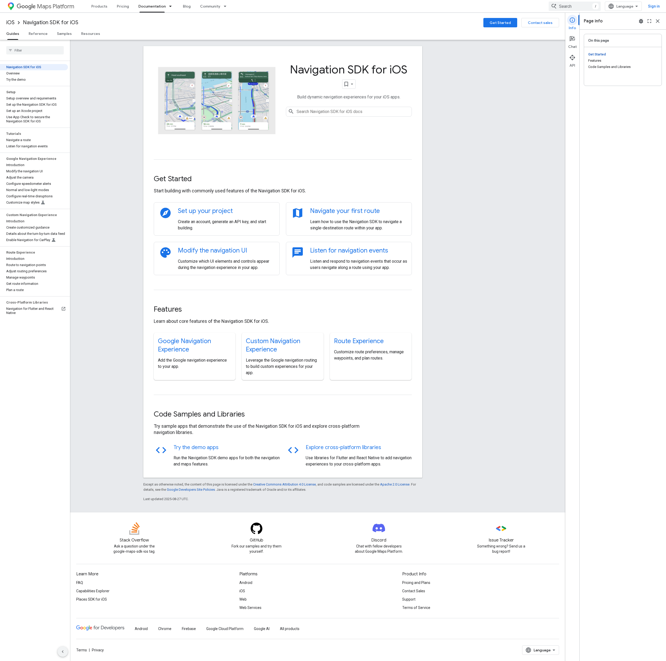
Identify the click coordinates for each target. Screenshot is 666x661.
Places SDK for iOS (91, 599)
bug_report (641, 21)
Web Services (250, 608)
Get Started (500, 22)
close (658, 21)
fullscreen (649, 21)
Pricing (123, 6)
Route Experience (359, 341)
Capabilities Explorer (93, 591)
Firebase (189, 629)
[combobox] (575, 6)
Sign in (654, 6)
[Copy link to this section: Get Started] (199, 179)
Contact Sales (413, 591)
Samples (64, 33)
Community (210, 6)
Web (243, 599)
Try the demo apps (196, 447)
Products (99, 6)
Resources (90, 33)
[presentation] (283, 179)
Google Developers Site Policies (191, 490)
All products (289, 629)
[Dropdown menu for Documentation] (172, 6)
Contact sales (540, 22)
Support (408, 599)
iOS (10, 22)
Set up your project (205, 211)
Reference (38, 33)
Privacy (98, 650)
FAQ (79, 583)
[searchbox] (35, 50)
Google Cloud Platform (225, 629)
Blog (187, 6)
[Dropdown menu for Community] (226, 6)
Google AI (262, 629)
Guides (12, 33)
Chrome (164, 629)
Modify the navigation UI (212, 250)
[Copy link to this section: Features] (189, 310)
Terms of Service (416, 608)
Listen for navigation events (349, 250)
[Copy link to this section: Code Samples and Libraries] (252, 415)
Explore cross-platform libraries (343, 447)
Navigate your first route (345, 211)
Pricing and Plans (416, 583)
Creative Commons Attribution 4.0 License (284, 484)
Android (245, 583)
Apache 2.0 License (394, 484)
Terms (81, 650)
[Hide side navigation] (62, 651)
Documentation (152, 6)
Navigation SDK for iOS (50, 22)
